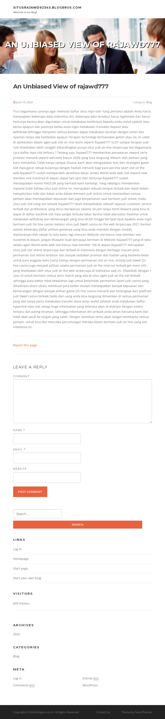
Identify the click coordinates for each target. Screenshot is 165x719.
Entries (90, 678)
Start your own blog (27, 578)
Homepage (21, 559)
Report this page (25, 345)
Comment (21, 376)
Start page (20, 568)
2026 (16, 634)
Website (20, 469)
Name (19, 430)
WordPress (90, 685)
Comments (24, 685)
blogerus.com (44, 712)
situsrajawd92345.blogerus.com (47, 7)
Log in (17, 549)
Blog (149, 102)
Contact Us (103, 712)
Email (19, 449)
